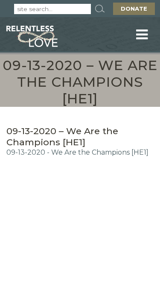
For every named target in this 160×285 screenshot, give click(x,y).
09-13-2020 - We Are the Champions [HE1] (77, 152)
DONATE (134, 8)
